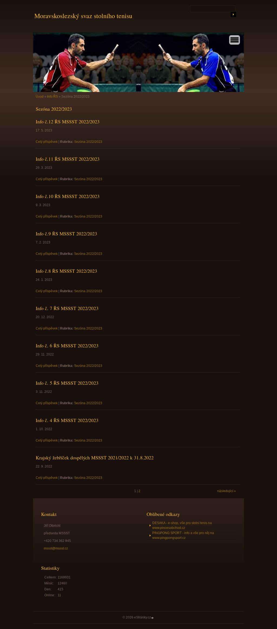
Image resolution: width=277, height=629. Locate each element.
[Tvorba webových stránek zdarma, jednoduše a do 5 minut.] (153, 618)
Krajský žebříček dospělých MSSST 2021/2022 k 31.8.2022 (95, 457)
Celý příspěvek (47, 142)
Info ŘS (52, 96)
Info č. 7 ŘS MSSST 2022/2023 (67, 308)
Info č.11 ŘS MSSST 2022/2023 (68, 159)
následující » (226, 491)
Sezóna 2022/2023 (88, 142)
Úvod (40, 96)
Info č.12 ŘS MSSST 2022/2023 (68, 121)
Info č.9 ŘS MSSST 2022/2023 (66, 233)
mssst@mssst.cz (56, 548)
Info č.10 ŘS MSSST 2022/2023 (68, 196)
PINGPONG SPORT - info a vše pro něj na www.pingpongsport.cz (183, 535)
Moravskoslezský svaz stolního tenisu (83, 15)
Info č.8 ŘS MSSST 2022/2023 (66, 271)
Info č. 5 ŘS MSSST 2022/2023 (67, 383)
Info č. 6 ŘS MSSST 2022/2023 (67, 345)
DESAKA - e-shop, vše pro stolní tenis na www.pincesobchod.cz (182, 525)
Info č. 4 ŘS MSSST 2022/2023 (67, 420)
